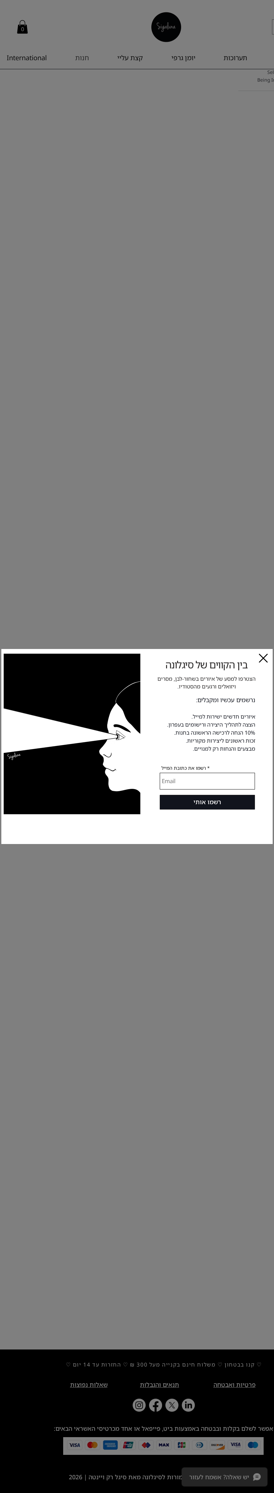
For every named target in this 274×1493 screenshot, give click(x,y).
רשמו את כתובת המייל (183, 768)
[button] (263, 658)
